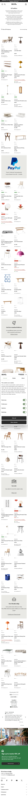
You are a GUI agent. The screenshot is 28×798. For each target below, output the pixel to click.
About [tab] (23, 378)
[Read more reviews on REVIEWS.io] (14, 707)
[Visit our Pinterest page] (11, 780)
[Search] (5, 4)
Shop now (14, 492)
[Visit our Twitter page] (21, 780)
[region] (14, 717)
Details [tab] (14, 378)
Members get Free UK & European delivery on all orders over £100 (14, 1)
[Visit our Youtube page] (16, 780)
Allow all (14, 418)
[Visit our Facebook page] (6, 780)
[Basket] (26, 4)
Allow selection (14, 422)
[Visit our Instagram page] (1, 780)
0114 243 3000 (9, 773)
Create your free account (14, 614)
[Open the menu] (2, 4)
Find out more (14, 334)
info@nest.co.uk (11, 774)
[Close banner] (26, 374)
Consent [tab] (5, 378)
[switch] (25, 404)
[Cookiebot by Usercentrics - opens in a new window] (18, 374)
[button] (2, 717)
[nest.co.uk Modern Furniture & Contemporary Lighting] (14, 4)
